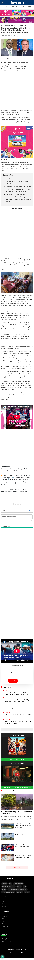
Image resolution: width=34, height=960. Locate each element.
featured (4, 889)
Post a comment (22, 35)
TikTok (22, 477)
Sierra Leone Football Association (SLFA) (17, 889)
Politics (30, 7)
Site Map (4, 921)
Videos (23, 7)
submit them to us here (8, 483)
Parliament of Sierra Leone (8, 892)
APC (10, 883)
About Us (4, 916)
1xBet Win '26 (10, 7)
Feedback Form (6, 929)
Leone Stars (19, 892)
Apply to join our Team (22, 483)
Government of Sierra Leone (9, 469)
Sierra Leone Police (18, 883)
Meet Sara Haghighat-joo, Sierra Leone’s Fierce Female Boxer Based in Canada (18, 181)
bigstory (19, 886)
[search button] (2, 2)
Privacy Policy (5, 939)
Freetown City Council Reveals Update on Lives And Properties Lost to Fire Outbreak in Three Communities (18, 189)
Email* (10, 673)
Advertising (5, 918)
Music (17, 7)
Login (31, 510)
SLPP (25, 886)
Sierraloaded (10, 475)
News (2, 7)
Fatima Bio (27, 892)
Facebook (19, 475)
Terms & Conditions (7, 941)
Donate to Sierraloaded (7, 484)
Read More (17, 867)
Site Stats (4, 924)
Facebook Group (27, 475)
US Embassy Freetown (18, 470)
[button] (32, 2)
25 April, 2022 (5, 35)
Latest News (7, 687)
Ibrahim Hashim (6, 58)
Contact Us (5, 926)
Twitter (3, 477)
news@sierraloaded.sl (26, 481)
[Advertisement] (17, 90)
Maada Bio (4, 883)
